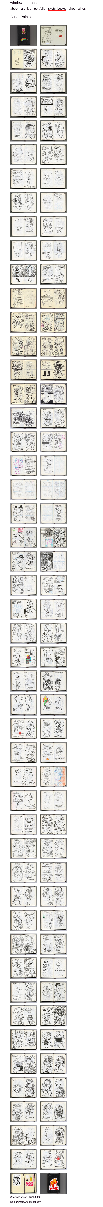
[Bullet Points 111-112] (53, 681)
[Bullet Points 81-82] (53, 513)
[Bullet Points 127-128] (53, 776)
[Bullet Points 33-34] (53, 226)
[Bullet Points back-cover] (53, 1183)
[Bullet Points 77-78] (53, 489)
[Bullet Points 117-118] (23, 728)
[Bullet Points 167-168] (23, 1015)
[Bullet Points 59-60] (23, 394)
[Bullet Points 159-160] (23, 968)
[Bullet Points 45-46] (53, 298)
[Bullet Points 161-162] (53, 968)
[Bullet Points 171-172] (23, 1039)
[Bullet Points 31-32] (23, 226)
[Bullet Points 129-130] (23, 800)
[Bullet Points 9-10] (53, 83)
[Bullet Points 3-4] (23, 59)
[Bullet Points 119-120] (53, 728)
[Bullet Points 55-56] (23, 370)
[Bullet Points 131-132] (53, 800)
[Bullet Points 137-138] (23, 848)
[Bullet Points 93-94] (53, 585)
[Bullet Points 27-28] (23, 202)
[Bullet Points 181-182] (53, 1087)
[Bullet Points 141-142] (23, 872)
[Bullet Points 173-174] (53, 1039)
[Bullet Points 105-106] (53, 657)
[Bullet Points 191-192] (23, 1159)
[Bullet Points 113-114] (23, 705)
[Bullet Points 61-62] (53, 394)
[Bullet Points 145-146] (53, 872)
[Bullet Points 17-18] (53, 131)
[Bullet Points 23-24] (23, 178)
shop (72, 8)
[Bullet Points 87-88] (23, 561)
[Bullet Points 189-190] (53, 1135)
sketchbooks (57, 8)
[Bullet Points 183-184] (23, 1111)
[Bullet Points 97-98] (53, 609)
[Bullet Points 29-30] (53, 202)
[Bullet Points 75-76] (23, 489)
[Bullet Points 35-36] (23, 250)
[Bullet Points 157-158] (53, 944)
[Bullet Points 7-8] (23, 83)
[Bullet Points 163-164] (23, 992)
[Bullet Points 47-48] (23, 322)
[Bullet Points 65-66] (53, 418)
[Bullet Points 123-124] (53, 752)
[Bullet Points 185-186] (53, 1111)
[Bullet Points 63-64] (23, 418)
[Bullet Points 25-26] (53, 178)
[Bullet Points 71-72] (23, 465)
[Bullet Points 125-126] (23, 776)
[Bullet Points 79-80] (23, 513)
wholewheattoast (24, 3)
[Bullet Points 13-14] (53, 106)
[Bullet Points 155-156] (23, 944)
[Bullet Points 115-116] (53, 705)
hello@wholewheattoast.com (25, 1202)
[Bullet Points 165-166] (53, 992)
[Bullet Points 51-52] (23, 346)
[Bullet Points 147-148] (23, 896)
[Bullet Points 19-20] (23, 154)
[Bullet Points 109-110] (23, 681)
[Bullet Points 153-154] (53, 920)
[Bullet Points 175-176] (23, 1063)
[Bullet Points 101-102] (53, 633)
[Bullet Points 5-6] (53, 59)
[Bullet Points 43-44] (23, 298)
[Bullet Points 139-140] (53, 848)
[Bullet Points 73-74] (53, 465)
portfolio (39, 8)
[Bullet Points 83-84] (23, 537)
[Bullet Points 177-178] (53, 1063)
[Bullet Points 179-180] (23, 1087)
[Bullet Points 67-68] (23, 441)
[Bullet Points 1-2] (53, 35)
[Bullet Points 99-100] (23, 633)
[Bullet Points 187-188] (23, 1135)
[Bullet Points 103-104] (23, 657)
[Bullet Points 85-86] (53, 537)
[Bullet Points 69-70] (53, 441)
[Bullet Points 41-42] (53, 274)
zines (82, 8)
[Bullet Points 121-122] (23, 752)
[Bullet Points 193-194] (53, 1159)
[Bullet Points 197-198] (23, 1183)
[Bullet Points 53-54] (53, 346)
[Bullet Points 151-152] (23, 920)
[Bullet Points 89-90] (53, 561)
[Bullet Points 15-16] (23, 131)
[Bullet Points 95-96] (23, 609)
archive (26, 8)
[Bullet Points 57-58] (53, 370)
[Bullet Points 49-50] (53, 322)
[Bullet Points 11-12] (23, 106)
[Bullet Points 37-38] (53, 250)
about (14, 8)
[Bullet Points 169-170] (53, 1015)
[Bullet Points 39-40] (23, 274)
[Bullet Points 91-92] (23, 585)
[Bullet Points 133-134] (23, 824)
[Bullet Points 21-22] (53, 154)
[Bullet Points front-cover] (23, 35)
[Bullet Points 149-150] (53, 896)
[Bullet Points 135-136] (53, 824)
